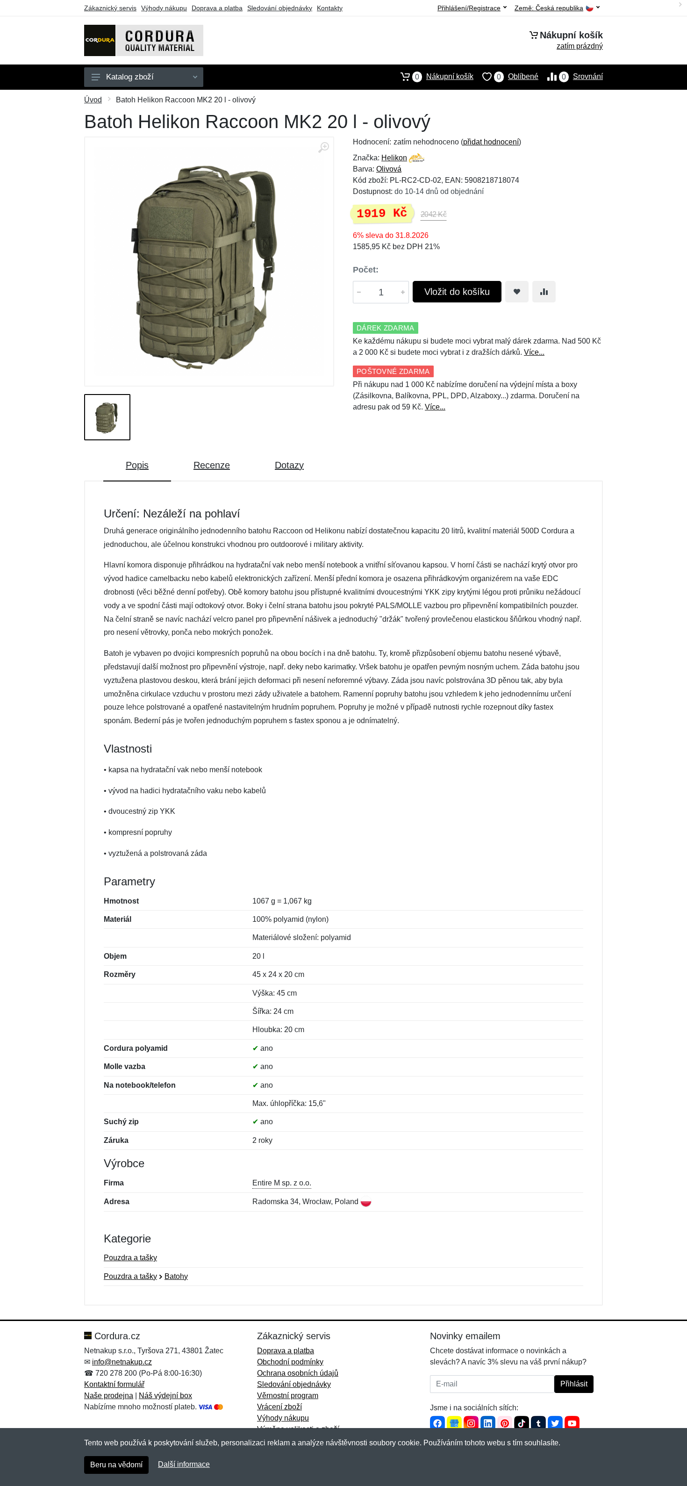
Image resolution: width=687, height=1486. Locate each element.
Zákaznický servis (110, 8)
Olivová (388, 169)
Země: (549, 8)
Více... (534, 352)
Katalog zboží (130, 76)
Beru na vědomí (116, 1465)
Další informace (184, 1464)
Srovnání (582, 76)
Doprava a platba (217, 8)
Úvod (93, 100)
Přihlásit (573, 1384)
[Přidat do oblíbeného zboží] (517, 291)
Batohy (176, 1276)
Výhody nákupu (164, 8)
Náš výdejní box (165, 1396)
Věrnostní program (287, 1396)
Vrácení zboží (279, 1407)
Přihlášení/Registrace (469, 8)
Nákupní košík (444, 76)
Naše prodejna (108, 1396)
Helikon (394, 158)
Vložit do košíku (457, 292)
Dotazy (289, 465)
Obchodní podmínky (290, 1362)
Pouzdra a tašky (130, 1258)
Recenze (211, 465)
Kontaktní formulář (114, 1384)
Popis (137, 465)
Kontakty (330, 8)
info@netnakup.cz (122, 1362)
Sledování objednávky (279, 8)
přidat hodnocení (491, 142)
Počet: (366, 269)
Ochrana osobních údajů (297, 1373)
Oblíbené (517, 76)
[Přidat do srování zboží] (544, 291)
